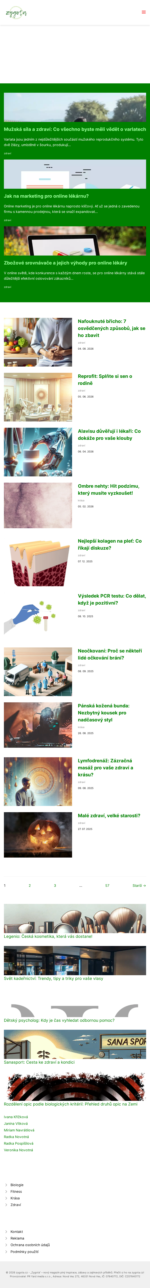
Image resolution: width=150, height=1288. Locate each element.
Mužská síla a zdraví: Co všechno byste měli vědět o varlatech (75, 129)
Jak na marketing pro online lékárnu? (46, 196)
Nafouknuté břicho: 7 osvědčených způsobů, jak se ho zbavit (111, 328)
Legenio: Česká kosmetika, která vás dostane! (48, 936)
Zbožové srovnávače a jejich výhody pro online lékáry (65, 263)
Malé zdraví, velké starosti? (109, 815)
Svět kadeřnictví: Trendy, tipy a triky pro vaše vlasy (53, 978)
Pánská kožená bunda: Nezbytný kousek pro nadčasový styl (103, 713)
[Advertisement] (75, 54)
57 (107, 885)
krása (81, 500)
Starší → (139, 885)
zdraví (7, 153)
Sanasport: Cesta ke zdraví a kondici (39, 1062)
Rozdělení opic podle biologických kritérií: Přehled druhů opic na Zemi (71, 1104)
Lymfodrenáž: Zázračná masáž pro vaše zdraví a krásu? (105, 768)
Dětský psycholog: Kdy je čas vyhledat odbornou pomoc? (59, 1020)
